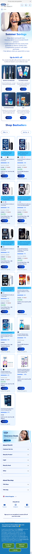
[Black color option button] (1, 157)
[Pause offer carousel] (30, 1)
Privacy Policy (23, 536)
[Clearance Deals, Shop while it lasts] (16, 436)
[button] (16, 449)
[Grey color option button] (22, 157)
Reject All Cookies (21, 545)
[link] (25, 5)
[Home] (2, 9)
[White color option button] (3, 157)
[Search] (21, 5)
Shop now (9, 89)
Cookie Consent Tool (23, 539)
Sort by (25, 132)
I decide (15, 550)
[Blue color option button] (20, 157)
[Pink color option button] (5, 157)
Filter (4, 132)
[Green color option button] (7, 157)
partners (20, 529)
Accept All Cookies (8, 545)
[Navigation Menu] (29, 5)
